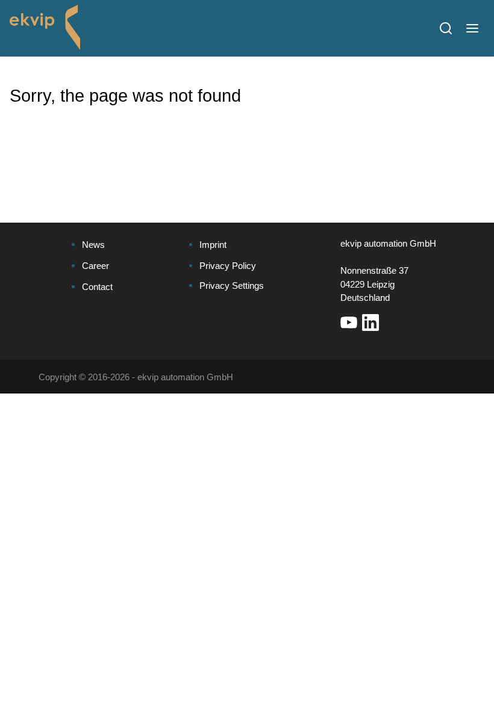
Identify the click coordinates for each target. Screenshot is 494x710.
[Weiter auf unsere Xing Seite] (392, 322)
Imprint (213, 244)
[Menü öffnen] (472, 28)
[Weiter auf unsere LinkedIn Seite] (370, 322)
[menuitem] (121, 245)
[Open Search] (446, 28)
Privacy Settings (231, 285)
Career (95, 266)
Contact (97, 287)
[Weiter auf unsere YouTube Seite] (348, 322)
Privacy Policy (227, 266)
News (93, 244)
